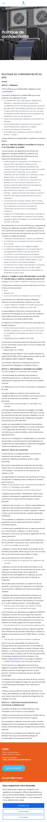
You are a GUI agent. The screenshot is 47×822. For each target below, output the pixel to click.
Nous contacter (13, 768)
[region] (23, 802)
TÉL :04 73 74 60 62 (10, 758)
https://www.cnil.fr (15, 659)
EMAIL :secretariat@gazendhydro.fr (17, 760)
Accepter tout (23, 805)
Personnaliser (23, 811)
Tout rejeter (23, 817)
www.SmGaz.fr (7, 92)
